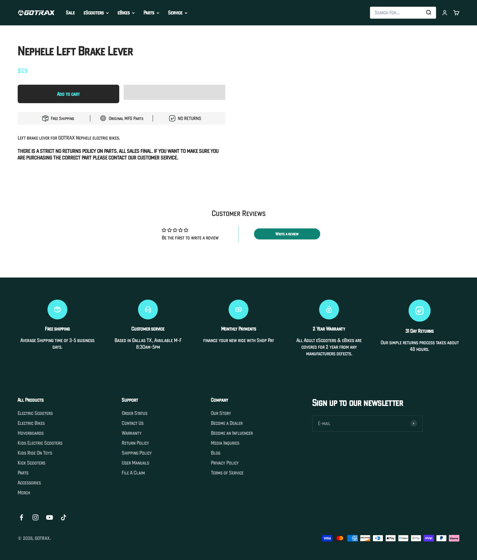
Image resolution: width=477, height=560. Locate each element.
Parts (149, 12)
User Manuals (135, 463)
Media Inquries (225, 443)
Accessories (29, 482)
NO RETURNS (189, 118)
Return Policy (135, 443)
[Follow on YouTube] (49, 517)
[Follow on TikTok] (63, 517)
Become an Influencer (232, 433)
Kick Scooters (31, 463)
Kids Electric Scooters (40, 443)
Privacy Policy (225, 463)
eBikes (124, 12)
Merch (24, 492)
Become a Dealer (227, 423)
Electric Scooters (35, 413)
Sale (70, 12)
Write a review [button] (287, 234)
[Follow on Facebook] (21, 517)
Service (175, 12)
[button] (174, 94)
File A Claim (133, 473)
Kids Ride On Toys (35, 453)
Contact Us (133, 423)
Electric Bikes (31, 423)
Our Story (221, 413)
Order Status (134, 413)
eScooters (94, 12)
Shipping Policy (137, 453)
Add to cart (68, 93)
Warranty (132, 433)
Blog (215, 453)
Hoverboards (31, 433)
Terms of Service (227, 473)
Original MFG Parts (126, 118)
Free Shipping (62, 118)
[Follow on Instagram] (35, 517)
